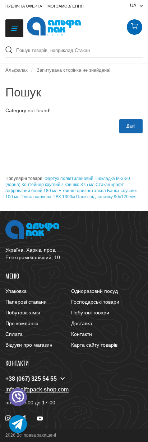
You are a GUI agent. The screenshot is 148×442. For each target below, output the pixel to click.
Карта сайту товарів (94, 345)
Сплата (14, 334)
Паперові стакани (26, 302)
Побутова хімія (22, 312)
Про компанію (21, 323)
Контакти (81, 334)
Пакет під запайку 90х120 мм (105, 196)
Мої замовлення (65, 6)
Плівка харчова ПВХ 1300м (47, 196)
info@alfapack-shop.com (37, 389)
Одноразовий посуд (94, 291)
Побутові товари (90, 312)
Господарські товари (95, 302)
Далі (130, 126)
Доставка (81, 323)
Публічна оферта (23, 6)
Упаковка (16, 291)
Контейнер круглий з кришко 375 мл (58, 184)
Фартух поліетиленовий (69, 178)
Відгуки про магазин (28, 345)
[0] (134, 27)
